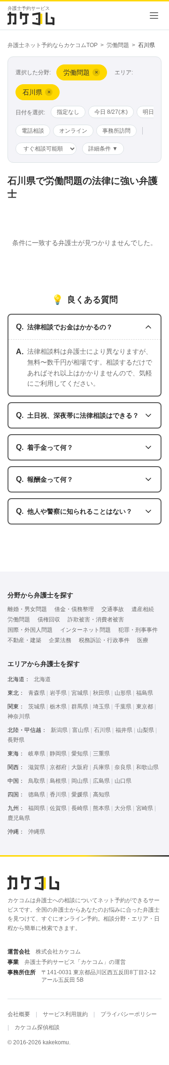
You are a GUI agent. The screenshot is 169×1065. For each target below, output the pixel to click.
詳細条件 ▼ (103, 148)
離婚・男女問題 (27, 609)
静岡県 (58, 753)
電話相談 (33, 130)
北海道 (42, 679)
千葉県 (123, 706)
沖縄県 (36, 831)
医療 (142, 640)
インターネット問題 (85, 630)
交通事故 (112, 609)
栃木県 (58, 706)
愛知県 (79, 753)
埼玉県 (101, 706)
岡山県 (79, 781)
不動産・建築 (24, 640)
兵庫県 (101, 767)
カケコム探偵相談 (37, 1027)
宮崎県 (144, 808)
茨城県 (36, 706)
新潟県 (59, 730)
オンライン (73, 130)
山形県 (123, 693)
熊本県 (101, 808)
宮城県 (79, 693)
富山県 (80, 730)
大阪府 (79, 767)
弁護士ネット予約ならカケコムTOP (53, 45)
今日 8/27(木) (111, 112)
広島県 (101, 781)
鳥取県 (36, 781)
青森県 (36, 693)
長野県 (16, 740)
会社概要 (19, 1014)
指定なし (68, 112)
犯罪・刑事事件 (138, 630)
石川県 (102, 730)
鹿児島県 (19, 818)
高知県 (101, 794)
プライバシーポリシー (128, 1014)
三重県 (101, 753)
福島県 (144, 693)
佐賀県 (58, 808)
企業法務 (60, 640)
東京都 (144, 706)
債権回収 (49, 619)
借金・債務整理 (74, 609)
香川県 (58, 794)
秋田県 (101, 693)
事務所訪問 (116, 130)
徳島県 (36, 794)
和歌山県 (147, 767)
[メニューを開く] (153, 15)
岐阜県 (36, 753)
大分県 (123, 808)
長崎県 (79, 808)
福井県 (123, 730)
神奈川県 (19, 716)
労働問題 (118, 45)
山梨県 (145, 730)
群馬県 (79, 706)
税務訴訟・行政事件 (104, 640)
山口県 (123, 781)
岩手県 (58, 693)
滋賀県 (36, 767)
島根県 (58, 781)
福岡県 (36, 808)
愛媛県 (79, 794)
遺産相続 (142, 609)
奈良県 (123, 767)
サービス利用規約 (65, 1014)
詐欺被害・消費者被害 (96, 619)
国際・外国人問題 (30, 630)
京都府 (58, 767)
